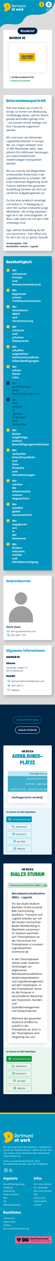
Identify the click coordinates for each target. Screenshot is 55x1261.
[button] (49, 11)
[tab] (30, 885)
